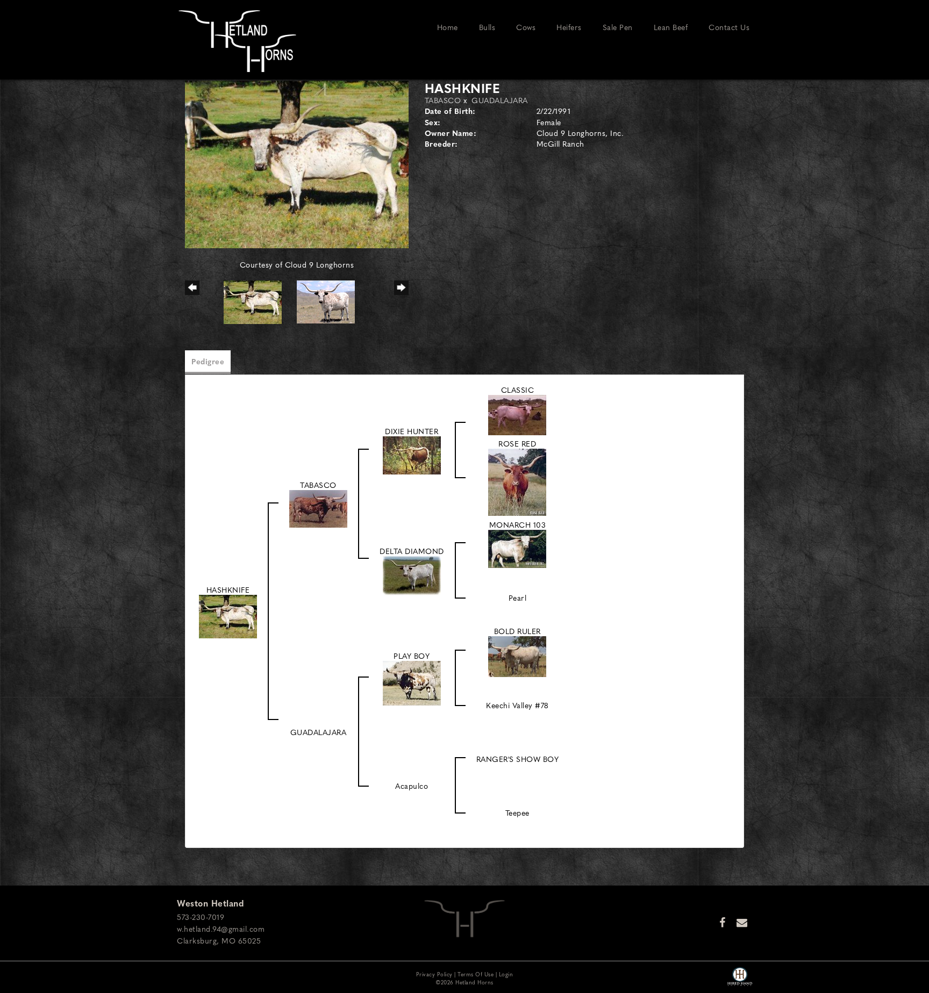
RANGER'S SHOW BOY (517, 758)
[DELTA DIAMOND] (412, 574)
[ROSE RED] (517, 480)
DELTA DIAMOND (412, 550)
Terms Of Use (476, 974)
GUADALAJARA (499, 100)
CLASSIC (517, 389)
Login (506, 974)
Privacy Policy (434, 974)
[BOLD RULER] (517, 655)
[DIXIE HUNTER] (412, 453)
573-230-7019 (200, 916)
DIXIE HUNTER (411, 431)
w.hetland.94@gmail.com (221, 928)
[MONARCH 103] (517, 547)
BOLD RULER (517, 630)
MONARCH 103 (517, 524)
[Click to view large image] (297, 162)
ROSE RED (517, 443)
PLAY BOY (412, 655)
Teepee (517, 812)
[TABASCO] (318, 507)
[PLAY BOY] (412, 682)
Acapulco (411, 785)
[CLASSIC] (517, 413)
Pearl (518, 597)
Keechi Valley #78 (517, 705)
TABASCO (443, 100)
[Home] (464, 917)
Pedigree (207, 361)
